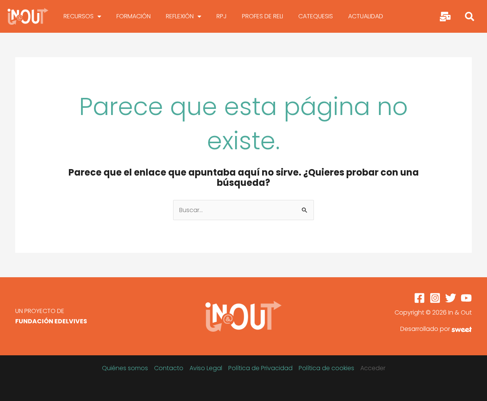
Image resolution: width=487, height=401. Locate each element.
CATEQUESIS (315, 16)
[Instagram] (435, 298)
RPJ (221, 16)
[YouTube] (466, 298)
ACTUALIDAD (365, 16)
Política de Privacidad (260, 368)
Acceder (372, 368)
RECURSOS (79, 16)
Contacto (168, 368)
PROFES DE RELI (262, 16)
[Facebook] (419, 298)
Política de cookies (326, 368)
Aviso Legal (205, 368)
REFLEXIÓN (180, 16)
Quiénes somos (125, 368)
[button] (469, 16)
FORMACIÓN (133, 16)
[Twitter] (450, 298)
